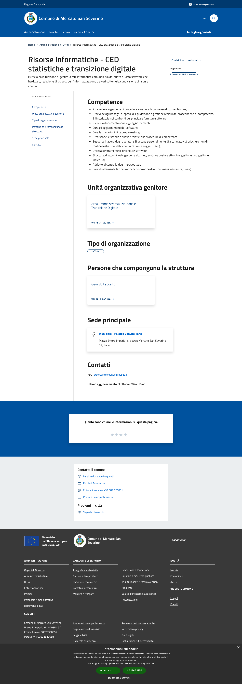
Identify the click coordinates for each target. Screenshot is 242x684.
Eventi (174, 604)
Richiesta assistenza (84, 641)
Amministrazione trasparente (138, 623)
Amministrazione (49, 45)
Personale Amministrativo (38, 600)
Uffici (66, 45)
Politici (28, 594)
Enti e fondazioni (33, 588)
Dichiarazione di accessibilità (138, 641)
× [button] (238, 647)
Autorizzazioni (130, 600)
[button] (121, 678)
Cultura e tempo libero (85, 576)
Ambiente (127, 588)
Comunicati (176, 576)
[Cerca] (214, 18)
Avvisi (173, 582)
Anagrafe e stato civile (85, 570)
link (152, 663)
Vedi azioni (193, 60)
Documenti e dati (33, 606)
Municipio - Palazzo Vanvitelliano (120, 333)
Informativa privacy (132, 629)
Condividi (176, 60)
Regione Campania (34, 4)
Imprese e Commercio (85, 582)
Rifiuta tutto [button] (134, 670)
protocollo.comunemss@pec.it (110, 375)
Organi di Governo (34, 570)
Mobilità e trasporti (83, 594)
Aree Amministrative (36, 576)
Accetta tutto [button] (108, 670)
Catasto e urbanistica (85, 588)
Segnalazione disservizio (86, 629)
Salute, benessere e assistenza (139, 594)
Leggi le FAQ (80, 635)
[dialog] (121, 664)
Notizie (174, 570)
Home (31, 45)
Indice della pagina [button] (41, 96)
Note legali (128, 635)
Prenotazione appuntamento (89, 623)
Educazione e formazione (135, 570)
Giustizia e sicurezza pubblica (138, 576)
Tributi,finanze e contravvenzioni (140, 582)
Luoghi (174, 598)
